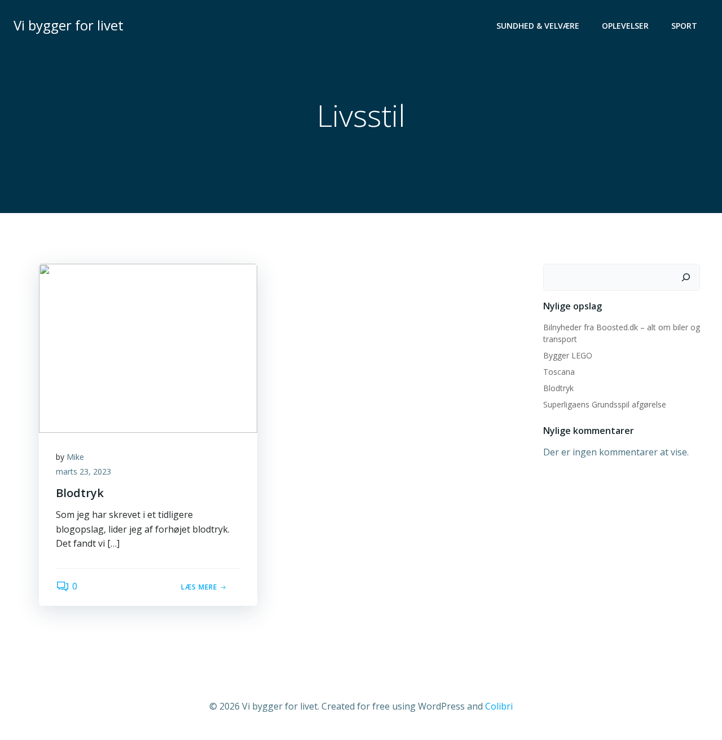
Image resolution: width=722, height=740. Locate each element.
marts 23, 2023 (83, 471)
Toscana (559, 371)
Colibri (499, 706)
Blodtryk (558, 388)
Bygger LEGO (567, 355)
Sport (684, 25)
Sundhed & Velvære (537, 25)
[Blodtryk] (148, 347)
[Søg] (685, 277)
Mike (75, 456)
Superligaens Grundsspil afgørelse (604, 404)
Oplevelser (625, 25)
